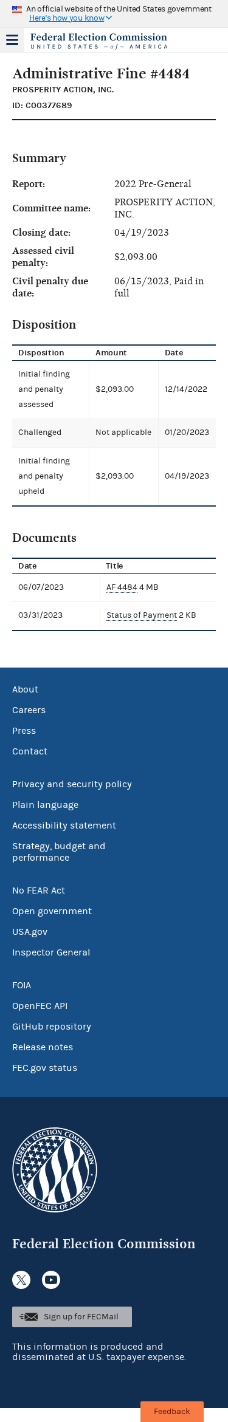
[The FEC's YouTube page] (51, 1280)
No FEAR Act (38, 890)
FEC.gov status (44, 1067)
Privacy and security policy (72, 784)
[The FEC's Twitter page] (21, 1280)
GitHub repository (51, 1026)
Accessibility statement (64, 825)
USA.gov (29, 931)
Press (24, 730)
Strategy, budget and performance (59, 852)
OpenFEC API (39, 1005)
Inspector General (51, 952)
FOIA (21, 985)
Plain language (45, 804)
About (25, 689)
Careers (29, 710)
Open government (52, 911)
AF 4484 (121, 587)
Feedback (172, 1412)
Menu (12, 40)
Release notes (42, 1047)
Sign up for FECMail (81, 1317)
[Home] (98, 41)
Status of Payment (141, 615)
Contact (29, 751)
